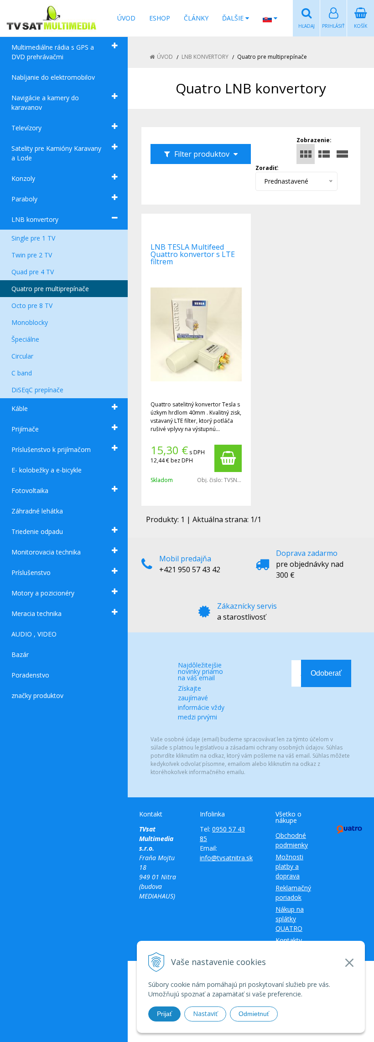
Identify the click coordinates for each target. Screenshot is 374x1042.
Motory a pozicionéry (42, 593)
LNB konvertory (34, 219)
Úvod (126, 18)
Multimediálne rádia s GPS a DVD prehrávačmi (52, 52)
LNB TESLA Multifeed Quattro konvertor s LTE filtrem (193, 254)
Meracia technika (36, 613)
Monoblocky (29, 322)
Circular (22, 356)
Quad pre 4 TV (32, 271)
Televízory (26, 127)
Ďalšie (233, 18)
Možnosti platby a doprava (289, 866)
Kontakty (288, 940)
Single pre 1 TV (33, 238)
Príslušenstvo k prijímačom (51, 449)
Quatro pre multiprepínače (50, 288)
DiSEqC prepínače (37, 389)
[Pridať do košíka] (228, 458)
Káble (19, 408)
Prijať (164, 1013)
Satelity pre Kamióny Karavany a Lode (56, 153)
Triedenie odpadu (37, 531)
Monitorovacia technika (46, 552)
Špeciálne (25, 339)
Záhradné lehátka (37, 511)
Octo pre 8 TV (31, 305)
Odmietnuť (254, 1013)
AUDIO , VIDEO (34, 634)
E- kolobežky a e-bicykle (46, 470)
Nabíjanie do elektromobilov (53, 77)
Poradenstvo (30, 675)
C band (21, 373)
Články (196, 18)
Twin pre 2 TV (31, 255)
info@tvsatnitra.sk (226, 857)
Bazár (20, 654)
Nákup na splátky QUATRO (289, 919)
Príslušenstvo (31, 572)
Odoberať (326, 673)
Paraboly (24, 199)
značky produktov (37, 695)
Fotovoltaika (29, 490)
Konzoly (23, 178)
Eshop (159, 18)
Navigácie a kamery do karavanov (45, 102)
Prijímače (25, 429)
